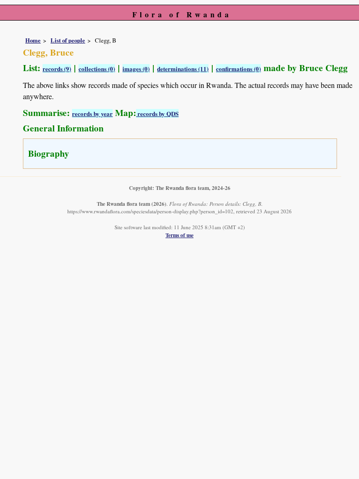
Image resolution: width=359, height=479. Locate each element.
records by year (92, 113)
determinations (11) (182, 68)
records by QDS (157, 113)
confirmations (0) (238, 68)
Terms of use (179, 235)
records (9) (57, 68)
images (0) (136, 68)
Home (33, 40)
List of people (67, 40)
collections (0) (97, 68)
